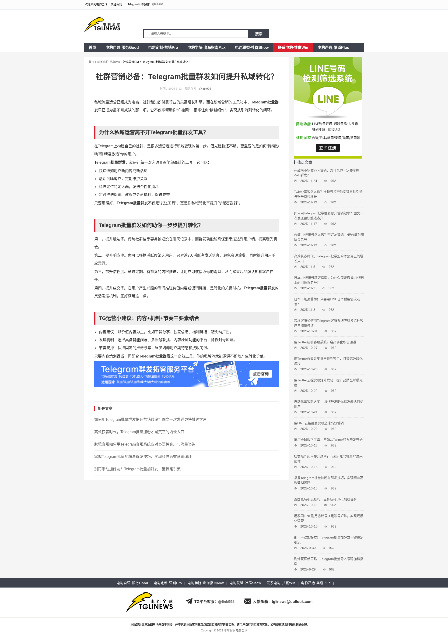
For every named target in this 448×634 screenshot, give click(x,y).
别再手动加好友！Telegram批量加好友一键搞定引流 (137, 469)
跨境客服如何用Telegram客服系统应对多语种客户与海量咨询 (145, 444)
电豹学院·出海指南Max (206, 48)
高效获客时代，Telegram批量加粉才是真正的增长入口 (139, 432)
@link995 (157, 4)
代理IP (314, 624)
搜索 (258, 34)
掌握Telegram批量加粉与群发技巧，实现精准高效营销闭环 (143, 457)
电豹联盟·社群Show (252, 48)
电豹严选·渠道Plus (333, 48)
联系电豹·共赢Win (293, 48)
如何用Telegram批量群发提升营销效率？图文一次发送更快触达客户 (150, 419)
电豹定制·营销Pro (163, 48)
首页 (92, 48)
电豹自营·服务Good (122, 48)
